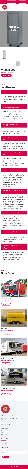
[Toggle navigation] (24, 7)
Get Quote (3, 434)
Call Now (22, 2)
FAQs (2, 432)
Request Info (11, 2)
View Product (6, 304)
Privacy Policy (4, 443)
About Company (4, 428)
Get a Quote (6, 75)
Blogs (2, 430)
